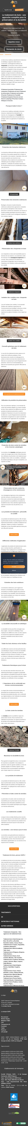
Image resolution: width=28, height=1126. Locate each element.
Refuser (14, 570)
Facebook (4, 1026)
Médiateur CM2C (5, 1020)
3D (2, 917)
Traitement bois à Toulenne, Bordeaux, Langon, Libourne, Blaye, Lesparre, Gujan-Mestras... (13, 961)
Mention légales (5, 1018)
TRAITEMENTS (6, 912)
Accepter (14, 566)
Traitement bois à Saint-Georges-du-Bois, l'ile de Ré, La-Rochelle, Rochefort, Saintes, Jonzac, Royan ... (13, 940)
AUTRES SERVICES (7, 926)
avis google (4, 1031)
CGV (2, 1022)
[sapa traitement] (14, 991)
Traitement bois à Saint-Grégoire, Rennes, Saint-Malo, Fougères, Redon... (12, 967)
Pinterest (3, 1030)
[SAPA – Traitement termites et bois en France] (14, 2)
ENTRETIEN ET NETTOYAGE (10, 921)
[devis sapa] (7, 1123)
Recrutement (4, 1017)
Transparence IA (5, 1024)
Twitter (3, 1028)
